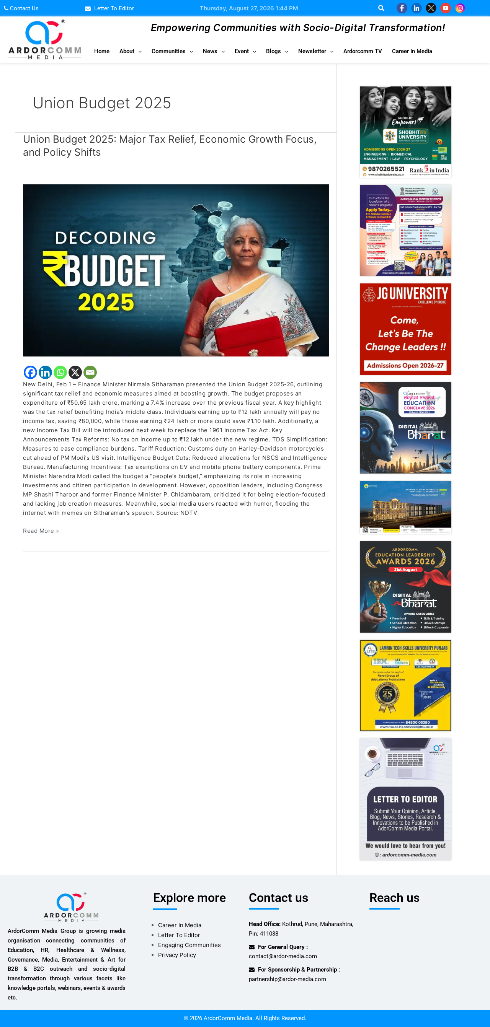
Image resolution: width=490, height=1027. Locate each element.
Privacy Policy (177, 955)
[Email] (90, 372)
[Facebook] (30, 372)
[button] (130, 51)
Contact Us (23, 8)
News (210, 51)
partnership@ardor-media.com (287, 979)
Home (101, 51)
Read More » (41, 530)
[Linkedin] (45, 372)
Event (242, 51)
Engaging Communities (189, 945)
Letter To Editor (179, 935)
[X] (75, 372)
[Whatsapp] (60, 372)
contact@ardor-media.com (283, 956)
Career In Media (412, 51)
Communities (169, 51)
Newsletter (312, 51)
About (126, 51)
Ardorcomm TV (362, 51)
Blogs (273, 51)
